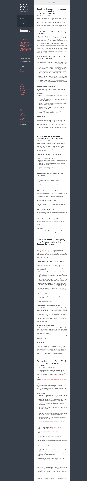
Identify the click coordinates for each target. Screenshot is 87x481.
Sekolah (21, 20)
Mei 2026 (21, 69)
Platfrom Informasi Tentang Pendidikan (24, 7)
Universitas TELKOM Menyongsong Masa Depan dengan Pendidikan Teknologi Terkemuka (51, 242)
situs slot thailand (22, 111)
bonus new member (22, 118)
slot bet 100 (21, 108)
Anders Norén (61, 478)
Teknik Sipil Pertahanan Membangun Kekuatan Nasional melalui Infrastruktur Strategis (51, 11)
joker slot (21, 113)
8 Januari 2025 (39, 367)
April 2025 (21, 84)
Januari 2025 (22, 88)
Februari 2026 (22, 71)
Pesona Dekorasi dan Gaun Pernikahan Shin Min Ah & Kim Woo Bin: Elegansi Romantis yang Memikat (25, 49)
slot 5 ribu (51, 314)
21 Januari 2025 (40, 15)
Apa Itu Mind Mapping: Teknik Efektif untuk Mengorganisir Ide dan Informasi (51, 363)
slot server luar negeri (49, 194)
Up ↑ (66, 478)
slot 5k (21, 107)
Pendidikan (22, 18)
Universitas (22, 23)
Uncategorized (22, 21)
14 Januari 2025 (40, 140)
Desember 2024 (22, 90)
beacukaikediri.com (61, 263)
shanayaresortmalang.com (46, 37)
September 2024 (22, 96)
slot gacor (21, 116)
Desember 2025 (22, 73)
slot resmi (21, 117)
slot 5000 (55, 165)
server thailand (53, 147)
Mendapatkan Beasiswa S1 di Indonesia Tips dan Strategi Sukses (50, 137)
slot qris (21, 110)
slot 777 (21, 109)
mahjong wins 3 (54, 396)
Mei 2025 (21, 82)
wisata (21, 134)
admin (45, 15)
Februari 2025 (22, 86)
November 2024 (22, 92)
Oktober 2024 (22, 94)
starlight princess (22, 115)
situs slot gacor (22, 114)
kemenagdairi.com (43, 250)
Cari (20, 29)
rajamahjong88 (64, 18)
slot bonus (21, 112)
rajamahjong (21, 119)
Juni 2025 (21, 80)
